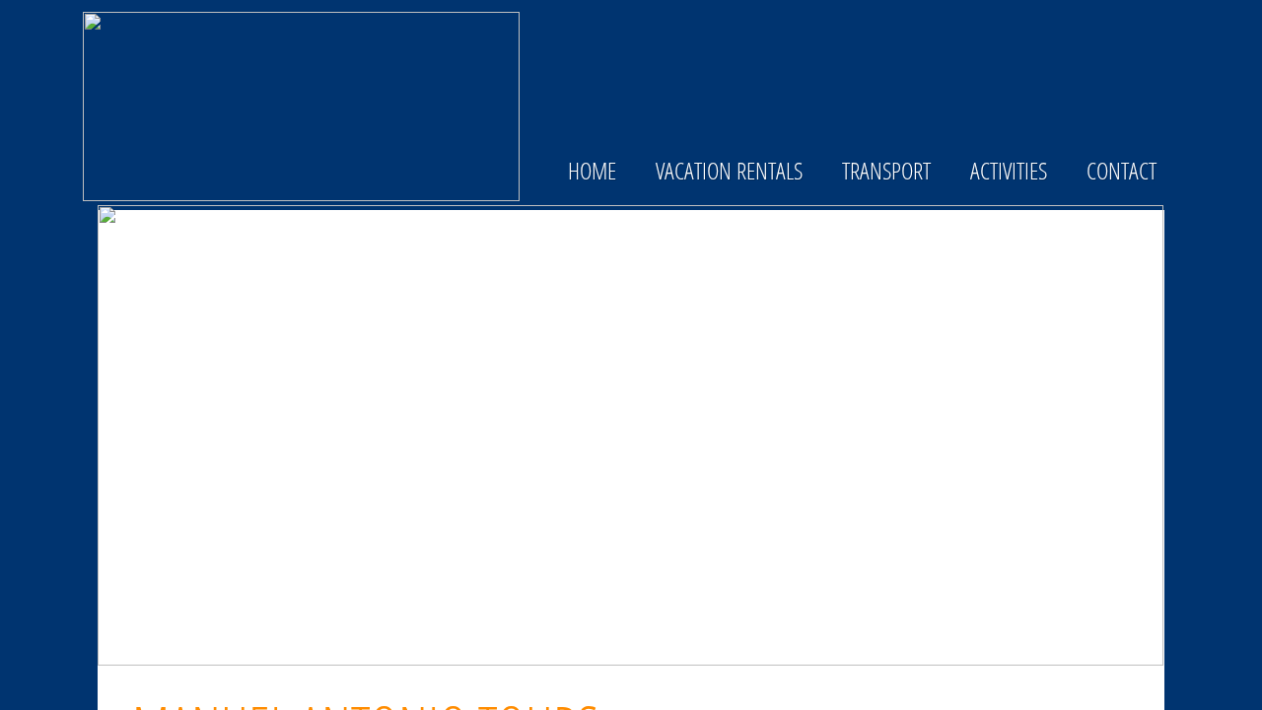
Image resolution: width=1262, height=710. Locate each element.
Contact (1122, 170)
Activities (1008, 170)
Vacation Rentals (729, 170)
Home (592, 170)
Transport (886, 170)
